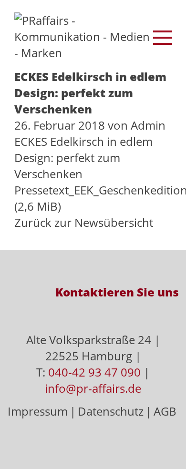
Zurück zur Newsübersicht (83, 222)
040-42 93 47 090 (94, 372)
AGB (165, 411)
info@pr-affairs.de (93, 388)
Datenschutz (111, 411)
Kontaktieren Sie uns (117, 292)
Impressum (38, 411)
